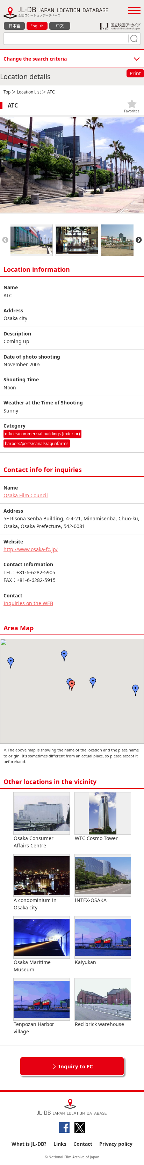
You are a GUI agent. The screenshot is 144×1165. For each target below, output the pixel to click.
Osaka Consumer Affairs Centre (33, 842)
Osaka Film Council (25, 495)
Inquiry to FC (75, 1066)
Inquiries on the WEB (28, 603)
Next (138, 240)
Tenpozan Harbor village (34, 1028)
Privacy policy (115, 1143)
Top (6, 92)
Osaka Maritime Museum (32, 966)
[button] (72, 685)
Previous (5, 240)
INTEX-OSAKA (91, 900)
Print (135, 73)
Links (59, 1143)
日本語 (14, 25)
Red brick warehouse (99, 1024)
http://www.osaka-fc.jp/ (30, 549)
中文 (60, 25)
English (37, 25)
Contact (82, 1143)
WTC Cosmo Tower (96, 838)
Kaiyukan (85, 962)
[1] (133, 38)
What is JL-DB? (29, 1143)
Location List (29, 92)
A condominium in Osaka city (35, 904)
